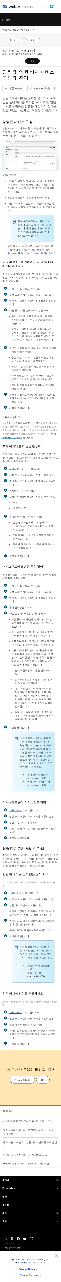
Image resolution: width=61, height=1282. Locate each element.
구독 (32, 61)
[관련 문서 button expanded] (56, 1111)
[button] (52, 6)
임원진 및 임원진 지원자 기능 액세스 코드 (25, 1154)
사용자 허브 (15, 288)
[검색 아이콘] (45, 6)
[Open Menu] (58, 6)
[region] (30, 1266)
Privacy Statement (29, 1269)
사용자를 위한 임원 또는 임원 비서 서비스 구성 (27, 1121)
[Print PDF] (22, 61)
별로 (43, 1079)
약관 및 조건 (9, 1243)
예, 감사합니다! (22, 1079)
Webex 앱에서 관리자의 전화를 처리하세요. (26, 1163)
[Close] (56, 1255)
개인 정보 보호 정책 (12, 1247)
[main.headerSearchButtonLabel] (45, 6)
